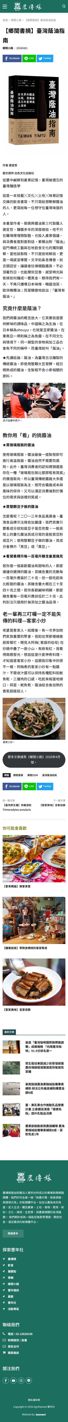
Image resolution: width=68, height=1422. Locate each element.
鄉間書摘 (18, 775)
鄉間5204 (32, 775)
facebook (14, 58)
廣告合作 (13, 1346)
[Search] (63, 6)
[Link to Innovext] (41, 1415)
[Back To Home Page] (34, 1177)
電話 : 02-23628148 (20, 1334)
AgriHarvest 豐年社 (44, 1406)
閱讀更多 (13, 1233)
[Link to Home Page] (34, 6)
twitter (47, 58)
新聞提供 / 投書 (17, 1340)
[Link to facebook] (6, 1380)
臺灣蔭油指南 (49, 775)
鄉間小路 (8, 48)
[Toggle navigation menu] (6, 6)
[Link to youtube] (13, 1380)
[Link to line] (29, 1380)
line (31, 58)
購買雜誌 (13, 1353)
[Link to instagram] (21, 1380)
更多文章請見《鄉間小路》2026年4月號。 (34, 759)
